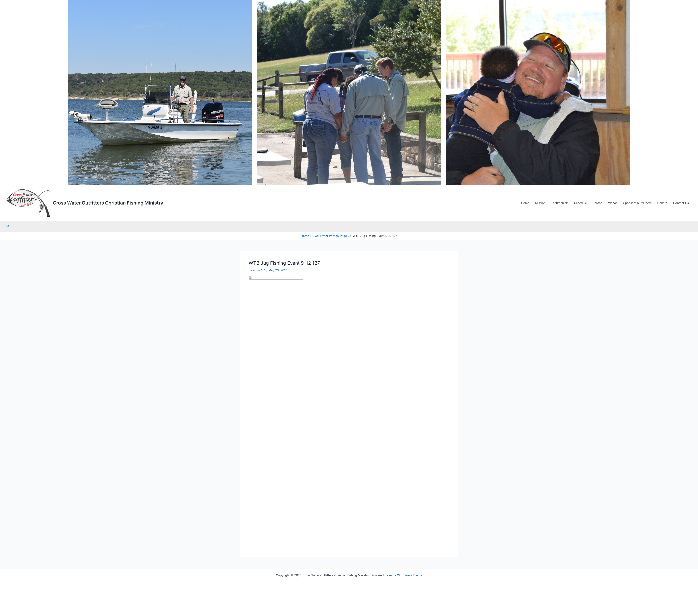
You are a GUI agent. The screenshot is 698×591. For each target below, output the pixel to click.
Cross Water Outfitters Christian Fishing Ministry (108, 203)
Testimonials (559, 203)
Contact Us (681, 203)
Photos (597, 203)
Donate (662, 203)
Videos (612, 203)
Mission (540, 203)
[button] (8, 226)
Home (525, 203)
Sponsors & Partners (637, 203)
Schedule (580, 203)
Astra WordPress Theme (405, 575)
